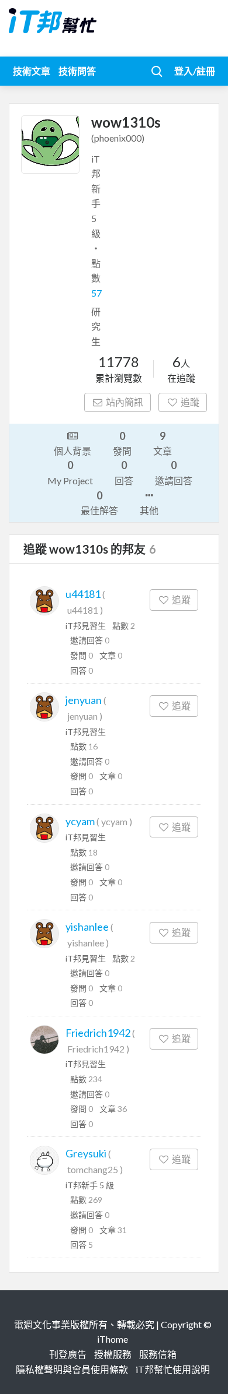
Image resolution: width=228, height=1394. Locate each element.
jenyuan (83, 700)
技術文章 (31, 70)
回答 (124, 472)
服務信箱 (158, 1354)
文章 (162, 443)
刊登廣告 (68, 1354)
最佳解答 (99, 502)
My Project (70, 472)
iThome (112, 1338)
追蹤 (190, 401)
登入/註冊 (194, 70)
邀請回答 (173, 472)
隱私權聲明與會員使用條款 (72, 1369)
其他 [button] (149, 510)
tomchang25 (92, 1169)
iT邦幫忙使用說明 (173, 1369)
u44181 (83, 593)
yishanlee (87, 926)
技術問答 (77, 70)
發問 (122, 443)
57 (96, 292)
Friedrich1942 (97, 1032)
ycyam (80, 821)
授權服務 (113, 1354)
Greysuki (85, 1153)
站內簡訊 (124, 401)
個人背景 (72, 450)
